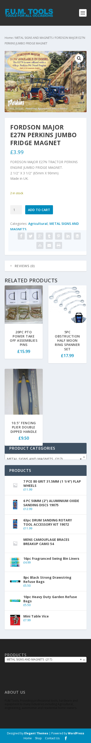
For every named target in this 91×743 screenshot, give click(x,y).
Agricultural (38, 223)
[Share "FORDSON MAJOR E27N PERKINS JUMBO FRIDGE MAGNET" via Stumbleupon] (39, 245)
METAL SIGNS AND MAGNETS (33, 38)
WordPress (76, 733)
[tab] (46, 266)
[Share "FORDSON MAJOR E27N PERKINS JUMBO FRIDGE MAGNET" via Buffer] (77, 236)
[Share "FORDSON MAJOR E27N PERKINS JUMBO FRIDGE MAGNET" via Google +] (39, 236)
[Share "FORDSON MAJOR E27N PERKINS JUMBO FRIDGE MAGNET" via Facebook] (21, 236)
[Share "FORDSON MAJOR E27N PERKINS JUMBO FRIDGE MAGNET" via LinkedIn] (67, 236)
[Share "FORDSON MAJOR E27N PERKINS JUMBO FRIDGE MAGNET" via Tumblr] (49, 236)
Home (9, 38)
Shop (38, 738)
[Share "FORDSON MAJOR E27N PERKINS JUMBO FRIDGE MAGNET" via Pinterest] (58, 236)
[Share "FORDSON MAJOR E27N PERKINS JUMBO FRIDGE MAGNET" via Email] (49, 245)
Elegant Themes (36, 733)
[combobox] (46, 457)
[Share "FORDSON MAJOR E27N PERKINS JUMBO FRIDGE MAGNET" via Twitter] (30, 236)
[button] (79, 58)
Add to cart (39, 210)
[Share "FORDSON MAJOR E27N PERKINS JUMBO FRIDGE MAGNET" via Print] (58, 245)
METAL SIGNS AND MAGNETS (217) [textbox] (44, 459)
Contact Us (52, 738)
